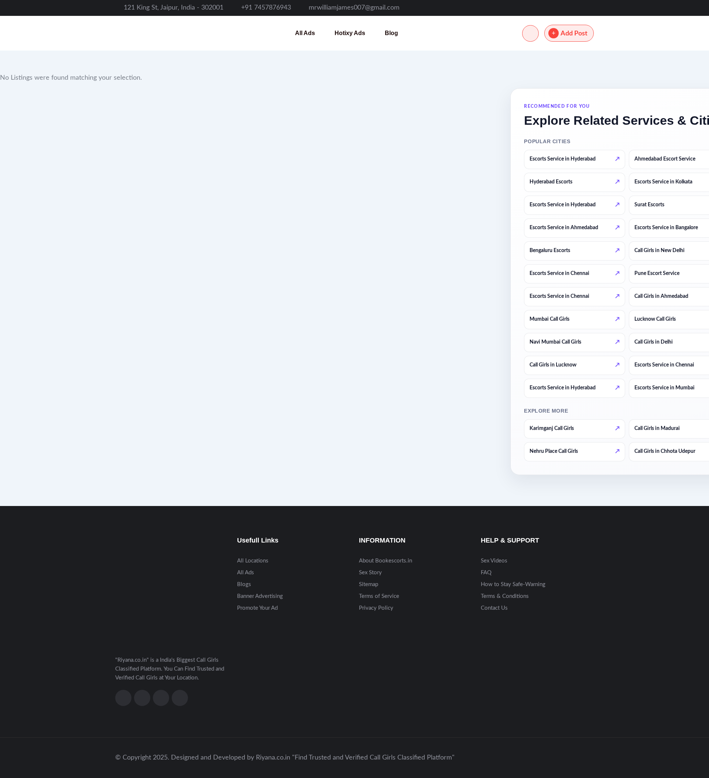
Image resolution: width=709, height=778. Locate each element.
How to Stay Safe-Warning (513, 584)
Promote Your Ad (257, 608)
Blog (391, 33)
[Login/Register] (530, 33)
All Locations (252, 561)
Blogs (244, 584)
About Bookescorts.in (385, 561)
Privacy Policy (376, 608)
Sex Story (370, 572)
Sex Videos (494, 561)
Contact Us (494, 608)
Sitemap (368, 584)
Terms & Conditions (505, 596)
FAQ (486, 572)
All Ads (305, 33)
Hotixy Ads (350, 33)
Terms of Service (379, 596)
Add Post (574, 33)
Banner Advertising (260, 596)
